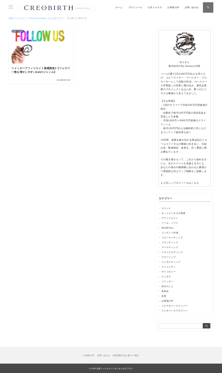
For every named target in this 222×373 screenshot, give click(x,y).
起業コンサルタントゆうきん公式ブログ (115, 368)
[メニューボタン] (11, 7)
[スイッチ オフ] (208, 7)
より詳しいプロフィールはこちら (180, 182)
